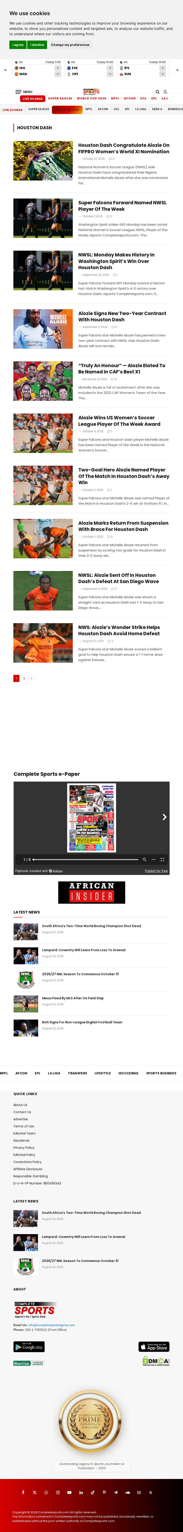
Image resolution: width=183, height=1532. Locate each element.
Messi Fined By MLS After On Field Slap (73, 998)
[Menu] (24, 92)
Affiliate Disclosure (27, 1169)
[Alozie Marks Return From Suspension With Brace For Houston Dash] (43, 538)
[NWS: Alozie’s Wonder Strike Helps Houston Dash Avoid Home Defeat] (43, 643)
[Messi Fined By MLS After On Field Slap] (26, 1003)
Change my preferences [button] (70, 45)
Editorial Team (24, 1133)
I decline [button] (37, 45)
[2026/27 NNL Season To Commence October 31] (26, 979)
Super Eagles (60, 98)
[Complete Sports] (91, 91)
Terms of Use (23, 1126)
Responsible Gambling (30, 1176)
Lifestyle (103, 1073)
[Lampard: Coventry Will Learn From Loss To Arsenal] (26, 955)
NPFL (115, 98)
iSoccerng (129, 1073)
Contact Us (22, 1112)
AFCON (130, 98)
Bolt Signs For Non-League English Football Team (82, 1022)
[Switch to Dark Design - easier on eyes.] (164, 92)
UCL (143, 98)
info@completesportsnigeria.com (52, 1325)
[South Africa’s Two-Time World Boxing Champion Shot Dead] (26, 931)
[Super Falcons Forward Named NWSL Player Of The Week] (43, 218)
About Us (20, 1105)
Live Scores (33, 99)
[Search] (157, 92)
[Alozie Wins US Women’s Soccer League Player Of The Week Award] (43, 433)
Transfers (77, 1073)
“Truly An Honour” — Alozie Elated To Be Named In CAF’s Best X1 (121, 369)
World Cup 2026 (91, 98)
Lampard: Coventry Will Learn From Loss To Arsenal (83, 950)
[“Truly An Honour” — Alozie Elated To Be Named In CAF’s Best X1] (43, 381)
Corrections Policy (27, 1162)
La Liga (168, 98)
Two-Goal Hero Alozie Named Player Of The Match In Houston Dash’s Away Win (123, 476)
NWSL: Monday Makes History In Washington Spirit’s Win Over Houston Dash (116, 261)
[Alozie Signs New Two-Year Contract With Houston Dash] (43, 329)
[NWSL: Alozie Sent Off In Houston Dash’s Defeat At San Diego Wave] (43, 590)
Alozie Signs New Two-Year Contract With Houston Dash (122, 316)
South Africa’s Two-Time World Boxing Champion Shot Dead (91, 926)
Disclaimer (21, 1140)
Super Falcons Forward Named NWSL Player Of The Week (122, 206)
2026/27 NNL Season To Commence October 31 (80, 974)
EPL (154, 98)
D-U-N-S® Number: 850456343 (37, 1183)
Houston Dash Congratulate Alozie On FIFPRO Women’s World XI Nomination (124, 148)
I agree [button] (17, 45)
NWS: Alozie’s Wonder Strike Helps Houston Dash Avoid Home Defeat (119, 630)
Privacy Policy (23, 1147)
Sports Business (161, 1073)
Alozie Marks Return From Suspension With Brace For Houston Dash (123, 526)
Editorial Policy (24, 1155)
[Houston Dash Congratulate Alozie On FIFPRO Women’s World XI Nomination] (43, 160)
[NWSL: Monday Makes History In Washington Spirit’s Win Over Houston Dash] (43, 270)
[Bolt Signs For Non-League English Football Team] (26, 1028)
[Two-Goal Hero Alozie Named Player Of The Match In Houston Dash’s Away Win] (43, 485)
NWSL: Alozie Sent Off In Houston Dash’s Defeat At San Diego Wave (118, 578)
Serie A (157, 109)
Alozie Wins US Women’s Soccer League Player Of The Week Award (119, 421)
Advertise (20, 1119)
